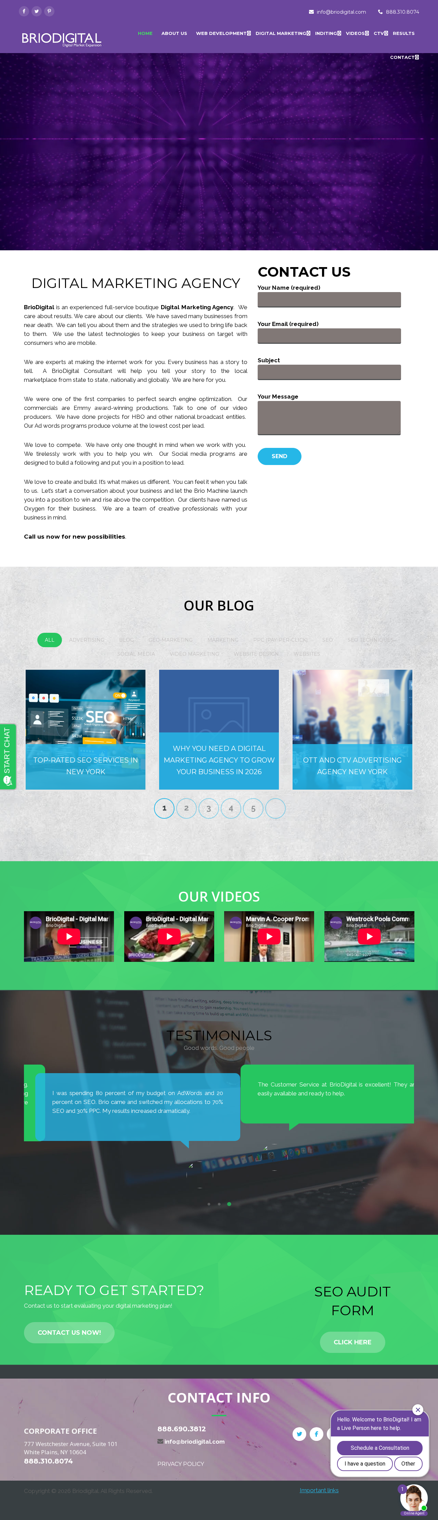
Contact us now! (69, 1332)
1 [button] (208, 1204)
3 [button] (229, 1204)
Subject (269, 360)
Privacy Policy (180, 1464)
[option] (121, 1122)
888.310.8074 (402, 12)
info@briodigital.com (341, 12)
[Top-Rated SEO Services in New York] (85, 730)
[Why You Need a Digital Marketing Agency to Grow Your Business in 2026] (219, 730)
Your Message (278, 396)
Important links (319, 1490)
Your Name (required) (289, 287)
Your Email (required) (288, 324)
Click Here (353, 1342)
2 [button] (219, 1204)
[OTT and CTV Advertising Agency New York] (352, 730)
